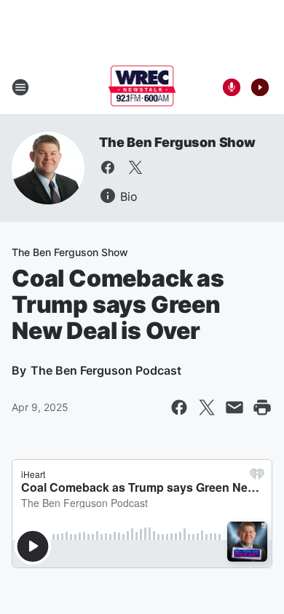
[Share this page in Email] (234, 407)
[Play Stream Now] (260, 87)
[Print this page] (262, 407)
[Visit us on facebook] (108, 167)
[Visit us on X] (135, 167)
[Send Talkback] (231, 87)
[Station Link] (142, 87)
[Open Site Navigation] (20, 87)
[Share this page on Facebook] (179, 407)
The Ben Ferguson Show (177, 142)
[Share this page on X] (207, 407)
